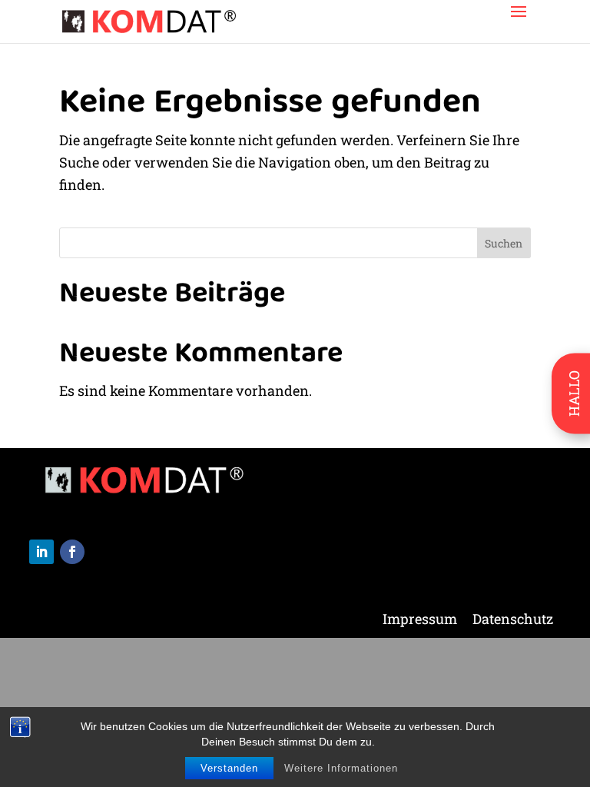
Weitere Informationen (341, 768)
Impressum (420, 620)
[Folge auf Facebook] (72, 552)
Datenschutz (512, 620)
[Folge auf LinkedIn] (41, 552)
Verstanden (229, 768)
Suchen (503, 243)
